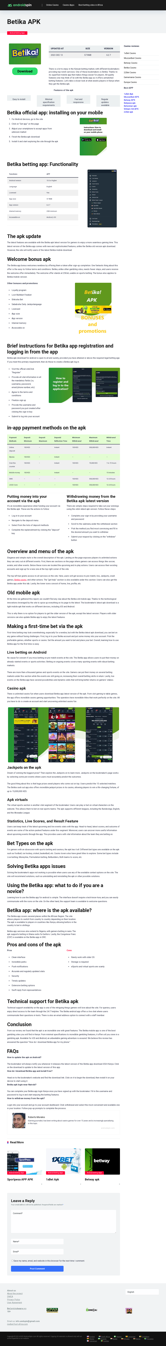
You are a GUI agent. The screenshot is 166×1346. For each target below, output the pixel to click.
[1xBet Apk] (63, 1161)
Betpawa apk (130, 103)
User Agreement (14, 1302)
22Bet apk (128, 112)
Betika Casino (130, 67)
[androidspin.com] (20, 4)
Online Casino (52, 5)
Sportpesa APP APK (20, 1179)
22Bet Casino (130, 72)
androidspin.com (108, 1128)
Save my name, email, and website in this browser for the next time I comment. (49, 1261)
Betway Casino (130, 63)
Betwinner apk (130, 106)
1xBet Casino (130, 53)
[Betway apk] (102, 1161)
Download (24, 71)
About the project (15, 1293)
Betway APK (129, 100)
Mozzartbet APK (131, 97)
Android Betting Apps (17, 33)
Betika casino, (20, 580)
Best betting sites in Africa (90, 5)
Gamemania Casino (132, 77)
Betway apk (92, 1179)
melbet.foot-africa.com (17, 1324)
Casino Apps (68, 5)
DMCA (10, 1296)
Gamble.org (16, 1308)
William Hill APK (131, 109)
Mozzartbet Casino (132, 58)
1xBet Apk (52, 1179)
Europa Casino (130, 82)
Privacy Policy (13, 1299)
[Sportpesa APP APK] (24, 1161)
